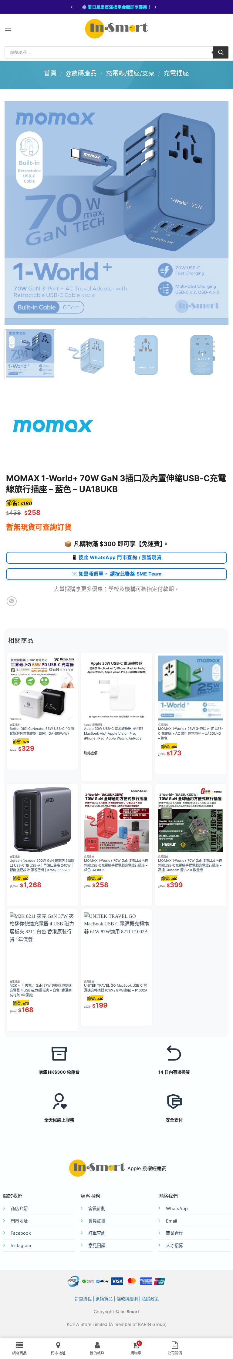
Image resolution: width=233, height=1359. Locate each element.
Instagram (21, 1245)
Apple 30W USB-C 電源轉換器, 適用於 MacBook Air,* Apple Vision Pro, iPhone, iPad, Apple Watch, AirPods (113, 733)
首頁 (50, 73)
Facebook (21, 1233)
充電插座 (176, 73)
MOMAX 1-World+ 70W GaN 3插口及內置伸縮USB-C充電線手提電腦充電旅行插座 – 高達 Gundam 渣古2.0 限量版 (190, 865)
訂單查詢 (96, 1233)
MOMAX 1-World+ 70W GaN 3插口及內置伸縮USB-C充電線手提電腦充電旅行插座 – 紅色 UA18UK (116, 865)
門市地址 (19, 1220)
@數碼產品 (81, 73)
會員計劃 (96, 1208)
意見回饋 (96, 1245)
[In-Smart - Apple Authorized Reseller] (116, 29)
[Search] (220, 52)
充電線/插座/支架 (130, 73)
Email (171, 1220)
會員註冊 (96, 1220)
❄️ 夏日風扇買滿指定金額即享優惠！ (116, 6)
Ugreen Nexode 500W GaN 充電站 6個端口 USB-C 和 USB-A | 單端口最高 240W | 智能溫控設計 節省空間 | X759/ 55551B (42, 865)
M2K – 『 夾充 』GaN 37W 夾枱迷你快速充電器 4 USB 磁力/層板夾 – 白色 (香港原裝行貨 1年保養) (41, 990)
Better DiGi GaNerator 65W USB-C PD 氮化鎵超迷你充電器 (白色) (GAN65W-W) (42, 731)
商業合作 (174, 1233)
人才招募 (174, 1245)
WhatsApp (177, 1208)
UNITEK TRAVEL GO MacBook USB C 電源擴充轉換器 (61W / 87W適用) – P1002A (115, 987)
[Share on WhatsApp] (12, 601)
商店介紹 (19, 1208)
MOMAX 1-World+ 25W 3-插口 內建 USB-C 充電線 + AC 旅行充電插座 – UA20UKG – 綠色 (190, 733)
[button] (8, 28)
